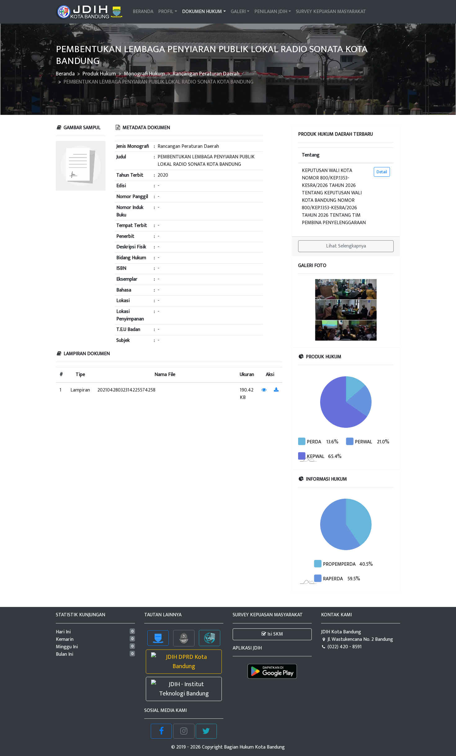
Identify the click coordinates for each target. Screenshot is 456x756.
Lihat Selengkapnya (346, 246)
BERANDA (143, 11)
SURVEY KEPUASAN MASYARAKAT (331, 11)
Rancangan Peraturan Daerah (206, 73)
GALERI (238, 11)
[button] (305, 310)
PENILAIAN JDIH (270, 11)
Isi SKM (274, 634)
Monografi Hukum (144, 73)
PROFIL (165, 11)
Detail (382, 171)
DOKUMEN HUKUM (202, 11)
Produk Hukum (99, 73)
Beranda (65, 73)
